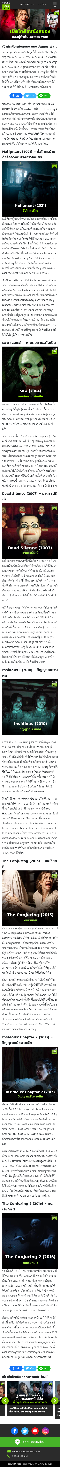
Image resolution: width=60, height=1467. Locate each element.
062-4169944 (20, 1456)
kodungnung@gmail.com (26, 1451)
